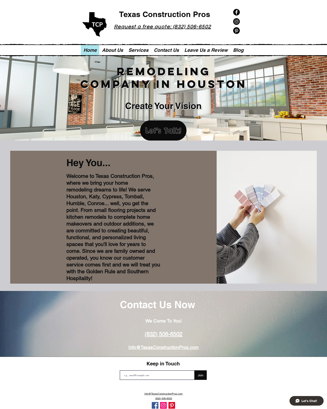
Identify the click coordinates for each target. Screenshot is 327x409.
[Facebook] (236, 12)
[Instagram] (236, 21)
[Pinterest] (236, 30)
